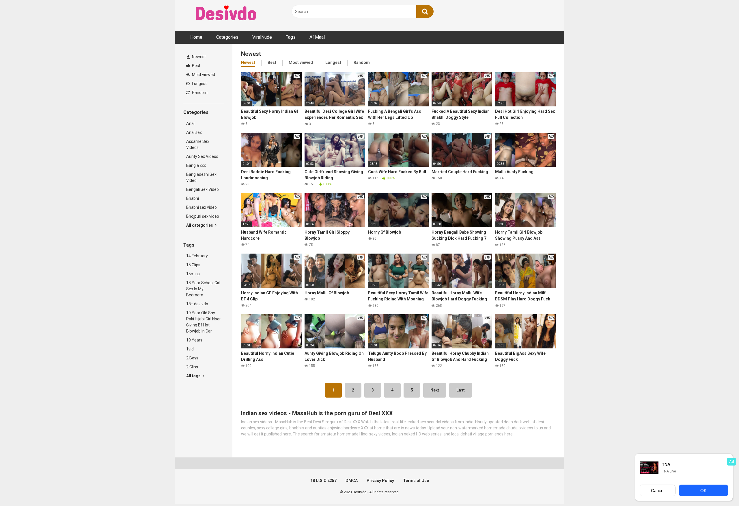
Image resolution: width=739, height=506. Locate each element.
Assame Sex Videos (197, 144)
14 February (197, 256)
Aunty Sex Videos (202, 156)
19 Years (194, 340)
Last (460, 390)
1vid (190, 349)
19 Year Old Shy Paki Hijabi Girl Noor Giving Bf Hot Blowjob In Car (203, 322)
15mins (193, 274)
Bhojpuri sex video (202, 216)
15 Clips (193, 265)
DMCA (352, 480)
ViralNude (262, 37)
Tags (291, 37)
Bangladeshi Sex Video (201, 177)
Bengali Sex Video (202, 189)
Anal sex (194, 132)
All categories (200, 225)
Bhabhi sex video (201, 207)
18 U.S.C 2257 (323, 480)
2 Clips (192, 367)
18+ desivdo (197, 304)
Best (195, 65)
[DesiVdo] (226, 14)
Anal (190, 123)
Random (199, 92)
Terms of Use (416, 480)
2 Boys (192, 358)
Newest (198, 56)
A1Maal (317, 37)
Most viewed (203, 74)
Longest (199, 83)
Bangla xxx (196, 165)
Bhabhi (192, 198)
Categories (227, 37)
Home (196, 37)
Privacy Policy (380, 480)
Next (434, 390)
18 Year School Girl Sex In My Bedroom (203, 288)
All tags (193, 376)
